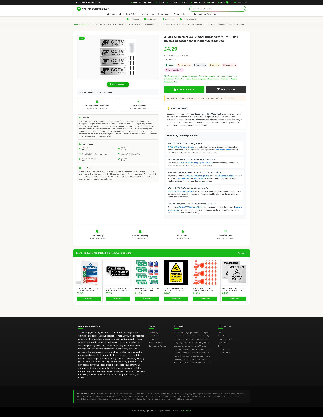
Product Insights (199, 2)
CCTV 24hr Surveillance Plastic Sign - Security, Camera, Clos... (174, 289)
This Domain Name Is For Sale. (89, 2)
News (186, 2)
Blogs (220, 346)
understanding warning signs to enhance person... (192, 349)
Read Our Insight (119, 84)
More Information (185, 89)
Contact (212, 2)
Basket (224, 2)
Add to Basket (228, 89)
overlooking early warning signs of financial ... (191, 346)
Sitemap (161, 2)
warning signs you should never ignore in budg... (192, 336)
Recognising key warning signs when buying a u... (192, 362)
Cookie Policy (223, 343)
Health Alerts (164, 14)
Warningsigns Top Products (143, 2)
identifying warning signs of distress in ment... (191, 339)
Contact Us (222, 336)
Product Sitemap (224, 349)
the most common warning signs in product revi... (192, 352)
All (120, 14)
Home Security (147, 14)
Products (84, 24)
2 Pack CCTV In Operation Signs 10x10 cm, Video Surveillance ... (233, 289)
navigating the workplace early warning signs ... (191, 343)
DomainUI (187, 411)
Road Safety (131, 14)
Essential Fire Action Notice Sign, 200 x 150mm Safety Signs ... (88, 289)
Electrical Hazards (182, 14)
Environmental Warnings (205, 14)
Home (112, 14)
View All (241, 253)
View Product (88, 298)
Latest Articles (174, 2)
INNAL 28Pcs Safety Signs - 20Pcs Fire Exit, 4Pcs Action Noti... (147, 289)
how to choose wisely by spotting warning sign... (192, 356)
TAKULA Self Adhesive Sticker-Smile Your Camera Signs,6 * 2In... (117, 289)
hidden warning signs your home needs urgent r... (192, 333)
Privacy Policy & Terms (226, 339)
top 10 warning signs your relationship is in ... (190, 359)
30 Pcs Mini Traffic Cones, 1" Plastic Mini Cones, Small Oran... (204, 289)
